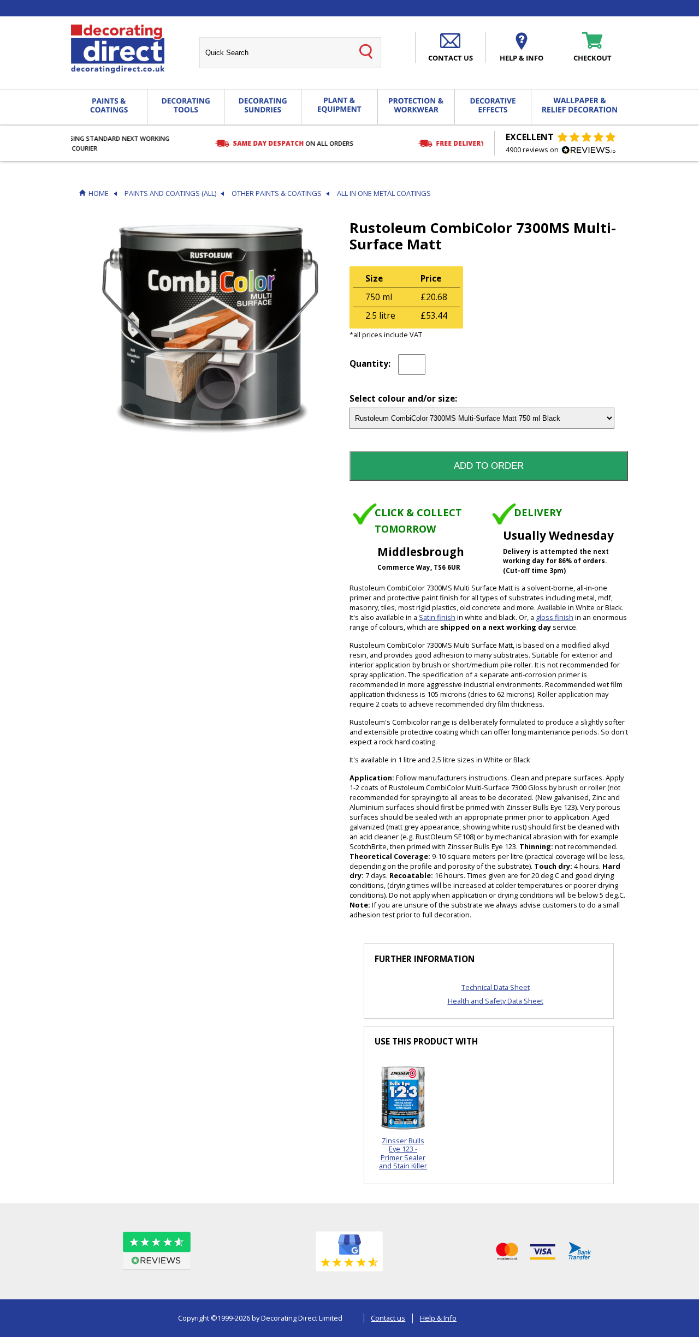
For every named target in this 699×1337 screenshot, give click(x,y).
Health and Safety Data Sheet (495, 1001)
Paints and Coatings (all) (170, 193)
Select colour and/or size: (403, 399)
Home (98, 193)
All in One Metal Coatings (384, 193)
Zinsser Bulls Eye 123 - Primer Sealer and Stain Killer (403, 1153)
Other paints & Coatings (277, 193)
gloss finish (554, 617)
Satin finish (437, 617)
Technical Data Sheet (495, 987)
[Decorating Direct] (117, 49)
